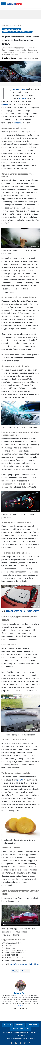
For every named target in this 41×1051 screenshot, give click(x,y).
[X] (18, 1008)
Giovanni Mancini (29, 1038)
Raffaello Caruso (10, 58)
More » (20, 1005)
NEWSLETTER (32, 1025)
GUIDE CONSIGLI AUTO (15, 25)
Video (29, 32)
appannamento (20, 89)
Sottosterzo (8, 946)
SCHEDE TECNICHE (11, 955)
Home (5, 25)
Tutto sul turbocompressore (14, 961)
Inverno (25, 971)
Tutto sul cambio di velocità (14, 950)
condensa (18, 123)
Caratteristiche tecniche (13, 957)
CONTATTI (19, 1025)
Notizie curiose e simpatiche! (14, 32)
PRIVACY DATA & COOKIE (20, 1029)
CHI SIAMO (7, 1025)
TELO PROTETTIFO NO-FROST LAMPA (22, 611)
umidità (4, 104)
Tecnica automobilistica (12, 943)
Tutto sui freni (9, 948)
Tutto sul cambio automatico (15, 953)
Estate (15, 971)
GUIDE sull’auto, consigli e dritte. (24, 964)
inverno (22, 98)
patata (20, 780)
